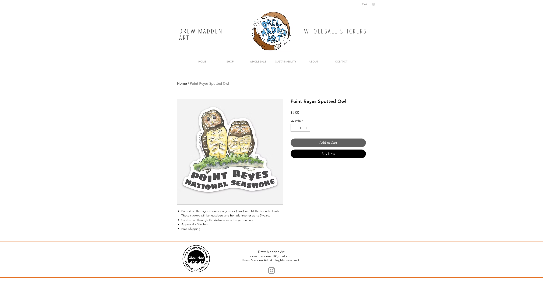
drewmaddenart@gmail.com (271, 256)
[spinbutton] (300, 128)
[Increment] (307, 128)
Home (182, 83)
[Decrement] (293, 128)
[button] (368, 4)
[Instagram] (271, 270)
